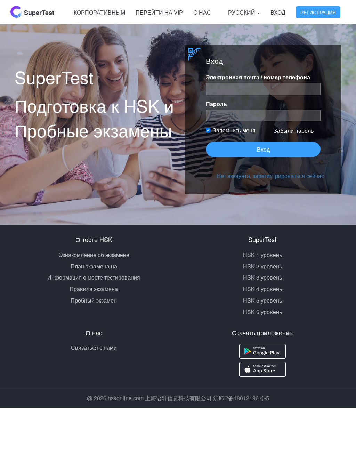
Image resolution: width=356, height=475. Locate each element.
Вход (277, 12)
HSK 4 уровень (262, 289)
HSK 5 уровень (262, 300)
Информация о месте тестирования (93, 277)
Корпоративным (99, 12)
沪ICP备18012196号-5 (241, 398)
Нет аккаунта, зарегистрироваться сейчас (269, 176)
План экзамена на (94, 266)
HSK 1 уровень (262, 255)
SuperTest (38, 12)
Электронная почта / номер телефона (258, 77)
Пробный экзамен (94, 300)
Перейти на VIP (159, 12)
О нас (202, 12)
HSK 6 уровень (262, 312)
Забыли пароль (294, 131)
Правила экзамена (94, 289)
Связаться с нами (94, 348)
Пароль (216, 104)
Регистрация (318, 12)
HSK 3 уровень (262, 277)
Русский (242, 12)
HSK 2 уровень (262, 266)
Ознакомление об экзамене (93, 255)
